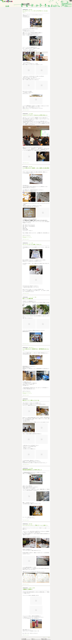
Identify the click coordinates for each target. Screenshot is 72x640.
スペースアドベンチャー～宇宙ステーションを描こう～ (35, 525)
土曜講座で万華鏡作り (28, 589)
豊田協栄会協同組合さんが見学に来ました (32, 469)
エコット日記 (26, 3)
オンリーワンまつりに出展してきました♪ (32, 244)
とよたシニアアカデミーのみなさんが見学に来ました (35, 115)
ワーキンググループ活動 (32, 297)
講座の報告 (30, 9)
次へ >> (49, 637)
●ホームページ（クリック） (27, 236)
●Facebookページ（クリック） (27, 237)
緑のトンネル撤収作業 (28, 298)
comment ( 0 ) (27, 293)
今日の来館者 (31, 113)
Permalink (25, 293)
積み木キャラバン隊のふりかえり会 (31, 400)
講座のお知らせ (31, 347)
